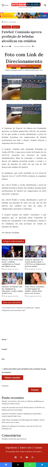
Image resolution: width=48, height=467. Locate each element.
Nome (4, 339)
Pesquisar (5, 386)
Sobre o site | (27, 447)
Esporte (16, 27)
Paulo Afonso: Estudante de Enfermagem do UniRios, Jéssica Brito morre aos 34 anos (34, 290)
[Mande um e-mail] (10, 46)
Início (5, 22)
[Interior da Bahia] (26, 5)
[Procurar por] (45, 6)
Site (3, 359)
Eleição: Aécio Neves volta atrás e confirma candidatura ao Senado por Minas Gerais (12, 263)
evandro (6, 46)
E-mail (4, 349)
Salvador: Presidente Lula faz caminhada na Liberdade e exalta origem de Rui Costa (12, 290)
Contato (38, 447)
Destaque (12, 22)
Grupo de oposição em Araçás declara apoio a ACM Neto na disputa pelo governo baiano (35, 263)
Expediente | (13, 447)
